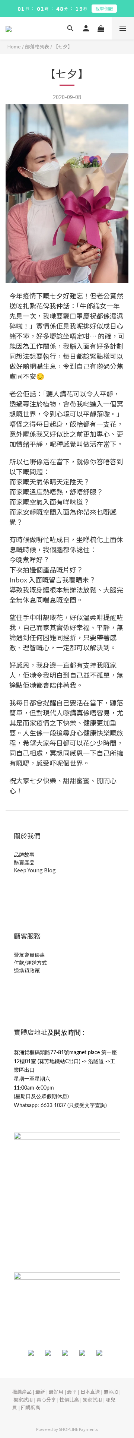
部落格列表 (37, 46)
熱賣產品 (24, 862)
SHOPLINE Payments (78, 1429)
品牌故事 (24, 854)
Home (14, 46)
